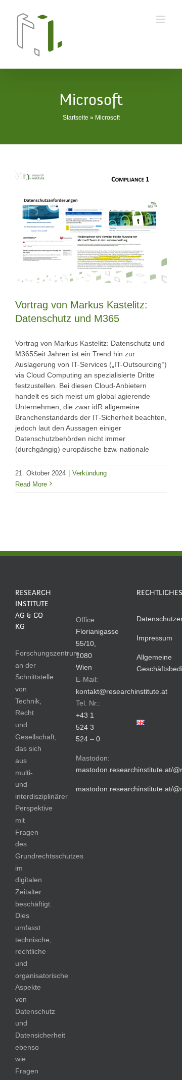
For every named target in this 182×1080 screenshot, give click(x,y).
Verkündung (89, 473)
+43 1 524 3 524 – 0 (88, 727)
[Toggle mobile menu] (161, 19)
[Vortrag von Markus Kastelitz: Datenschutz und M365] (91, 226)
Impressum (154, 638)
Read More (31, 484)
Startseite (75, 117)
